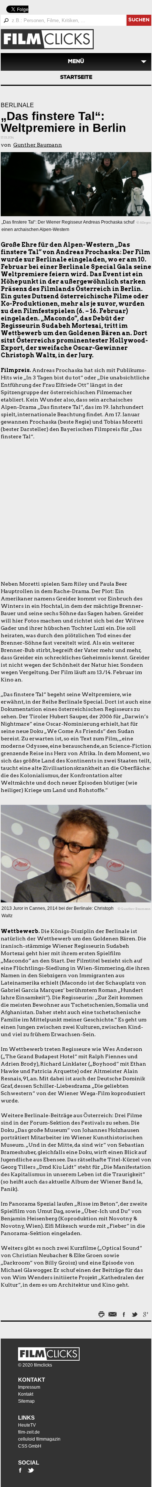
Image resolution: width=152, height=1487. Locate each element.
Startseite (76, 77)
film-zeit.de (29, 1432)
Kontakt (31, 1379)
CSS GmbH (29, 1446)
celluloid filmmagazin (39, 1439)
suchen (138, 20)
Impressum (29, 1387)
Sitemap (26, 1401)
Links (26, 1417)
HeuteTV (27, 1425)
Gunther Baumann (37, 145)
